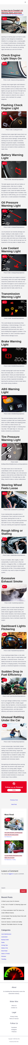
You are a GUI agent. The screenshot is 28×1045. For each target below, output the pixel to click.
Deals (2, 942)
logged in (10, 873)
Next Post (14, 804)
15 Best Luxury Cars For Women (10, 901)
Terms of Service (14, 1018)
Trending (14, 859)
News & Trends (5, 953)
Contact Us (14, 1007)
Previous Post (14, 800)
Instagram (14, 1029)
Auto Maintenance (6, 14)
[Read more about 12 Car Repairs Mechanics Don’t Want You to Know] (14, 846)
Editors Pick (4, 948)
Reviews (3, 956)
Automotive (4, 937)
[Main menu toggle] (25, 2)
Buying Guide (5, 939)
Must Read (4, 950)
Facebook (14, 1027)
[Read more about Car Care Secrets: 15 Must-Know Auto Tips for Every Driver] (14, 823)
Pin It (5, 18)
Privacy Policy (14, 1016)
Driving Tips (4, 945)
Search (3, 888)
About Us (14, 1005)
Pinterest (14, 1031)
